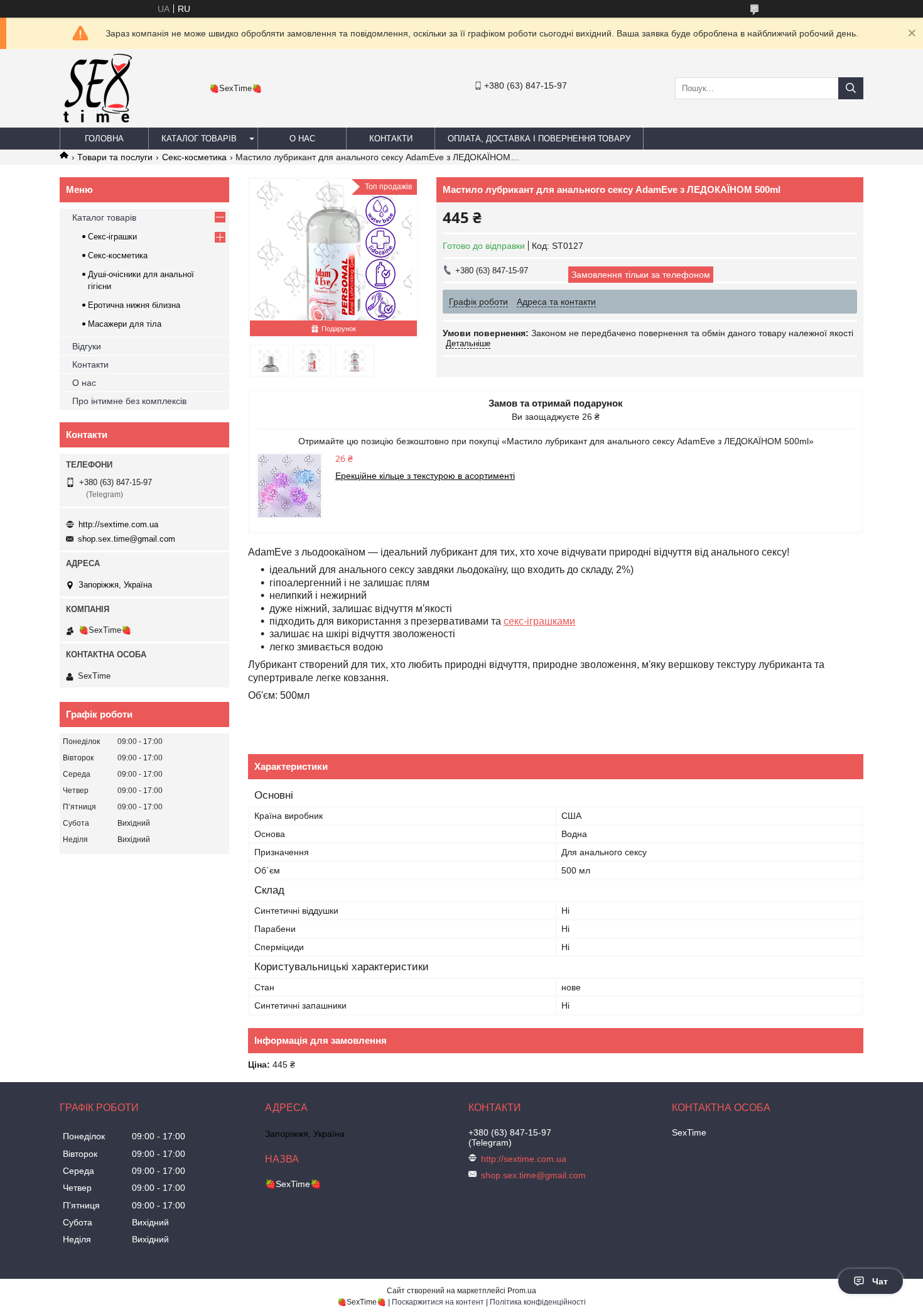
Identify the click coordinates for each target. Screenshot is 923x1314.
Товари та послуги (115, 157)
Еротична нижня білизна (134, 305)
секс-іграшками (539, 621)
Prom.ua (521, 1290)
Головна (104, 138)
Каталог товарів (199, 138)
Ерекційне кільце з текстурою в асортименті (425, 476)
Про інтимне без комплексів (129, 401)
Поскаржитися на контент (438, 1302)
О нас (302, 138)
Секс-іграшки (112, 236)
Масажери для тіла (124, 324)
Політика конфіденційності (538, 1302)
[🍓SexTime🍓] (97, 122)
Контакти (391, 138)
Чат (880, 1281)
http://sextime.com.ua (118, 524)
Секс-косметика (194, 157)
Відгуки (86, 346)
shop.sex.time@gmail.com (126, 539)
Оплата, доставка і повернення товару (539, 138)
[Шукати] (850, 88)
